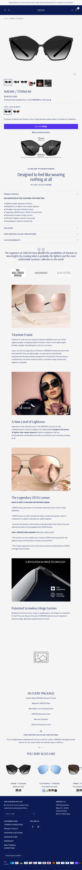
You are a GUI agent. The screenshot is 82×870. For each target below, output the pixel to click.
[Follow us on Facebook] (33, 826)
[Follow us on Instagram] (38, 826)
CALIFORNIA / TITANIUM (49, 784)
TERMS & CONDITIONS (13, 825)
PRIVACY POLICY (11, 829)
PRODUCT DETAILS (11, 194)
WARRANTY (9, 841)
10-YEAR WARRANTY (12, 240)
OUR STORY (8, 228)
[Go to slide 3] (42, 747)
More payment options (41, 132)
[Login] (72, 10)
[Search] (9, 10)
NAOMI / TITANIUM (18, 784)
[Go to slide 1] (39, 747)
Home (6, 19)
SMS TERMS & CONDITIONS (10, 846)
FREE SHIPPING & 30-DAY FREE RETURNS (20, 234)
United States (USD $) (13, 856)
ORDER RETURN (11, 837)
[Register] (33, 813)
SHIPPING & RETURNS (13, 833)
